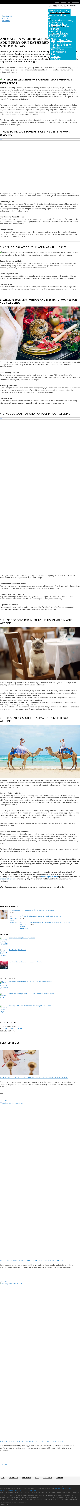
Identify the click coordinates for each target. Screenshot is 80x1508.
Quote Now (55, 33)
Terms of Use (19, 1490)
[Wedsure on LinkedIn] (7, 2)
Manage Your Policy (58, 37)
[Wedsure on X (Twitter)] (6, 2)
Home (2, 1478)
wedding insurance (49, 876)
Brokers (63, 2)
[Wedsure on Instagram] (5, 2)
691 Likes (4, 1281)
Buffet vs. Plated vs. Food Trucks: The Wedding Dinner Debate (40, 916)
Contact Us (75, 2)
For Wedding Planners (58, 53)
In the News (26, 1478)
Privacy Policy (6, 1504)
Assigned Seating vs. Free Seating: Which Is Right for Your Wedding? (32, 910)
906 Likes (4, 1464)
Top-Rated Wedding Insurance (62, 6)
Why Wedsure (13, 1478)
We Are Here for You (59, 26)
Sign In (57, 2)
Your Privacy (47, 1478)
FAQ (69, 2)
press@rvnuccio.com (13, 1028)
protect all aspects (8, 879)
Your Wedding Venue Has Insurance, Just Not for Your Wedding (50, 922)
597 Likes (4, 1100)
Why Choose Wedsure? (60, 13)
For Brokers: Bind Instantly (60, 46)
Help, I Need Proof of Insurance (61, 41)
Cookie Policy (31, 1490)
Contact (59, 1478)
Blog (52, 19)
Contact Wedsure (55, 57)
